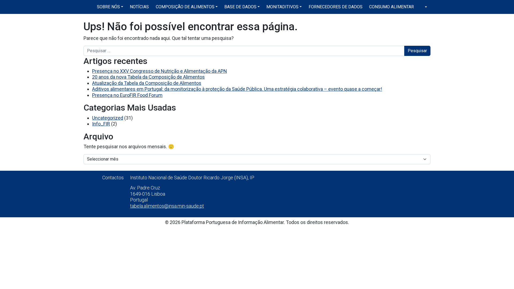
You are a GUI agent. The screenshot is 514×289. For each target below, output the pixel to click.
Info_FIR (101, 124)
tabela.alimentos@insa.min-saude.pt (167, 206)
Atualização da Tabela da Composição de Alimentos (146, 83)
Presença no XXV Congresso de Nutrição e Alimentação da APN (159, 71)
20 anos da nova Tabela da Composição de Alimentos (148, 77)
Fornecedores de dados (335, 6)
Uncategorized (107, 118)
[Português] (423, 7)
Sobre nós (108, 6)
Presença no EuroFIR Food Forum (127, 95)
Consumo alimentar (391, 6)
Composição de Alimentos (185, 6)
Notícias (139, 6)
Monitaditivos (282, 6)
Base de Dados (240, 6)
